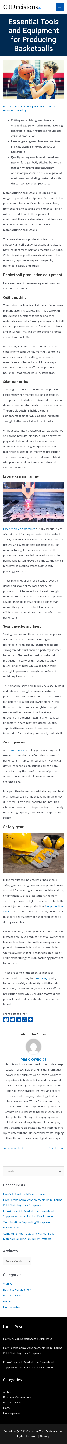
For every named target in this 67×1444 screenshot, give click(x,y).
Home (7, 1301)
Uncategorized (12, 1307)
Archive (7, 1283)
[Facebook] (6, 1019)
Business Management (17, 106)
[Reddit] (12, 1019)
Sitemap (45, 1436)
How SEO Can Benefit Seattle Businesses (27, 1194)
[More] (30, 1019)
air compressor (16, 750)
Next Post (56, 1148)
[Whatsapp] (24, 1019)
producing (40, 978)
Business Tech (12, 1295)
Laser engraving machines (19, 529)
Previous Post (13, 1148)
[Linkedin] (18, 1019)
